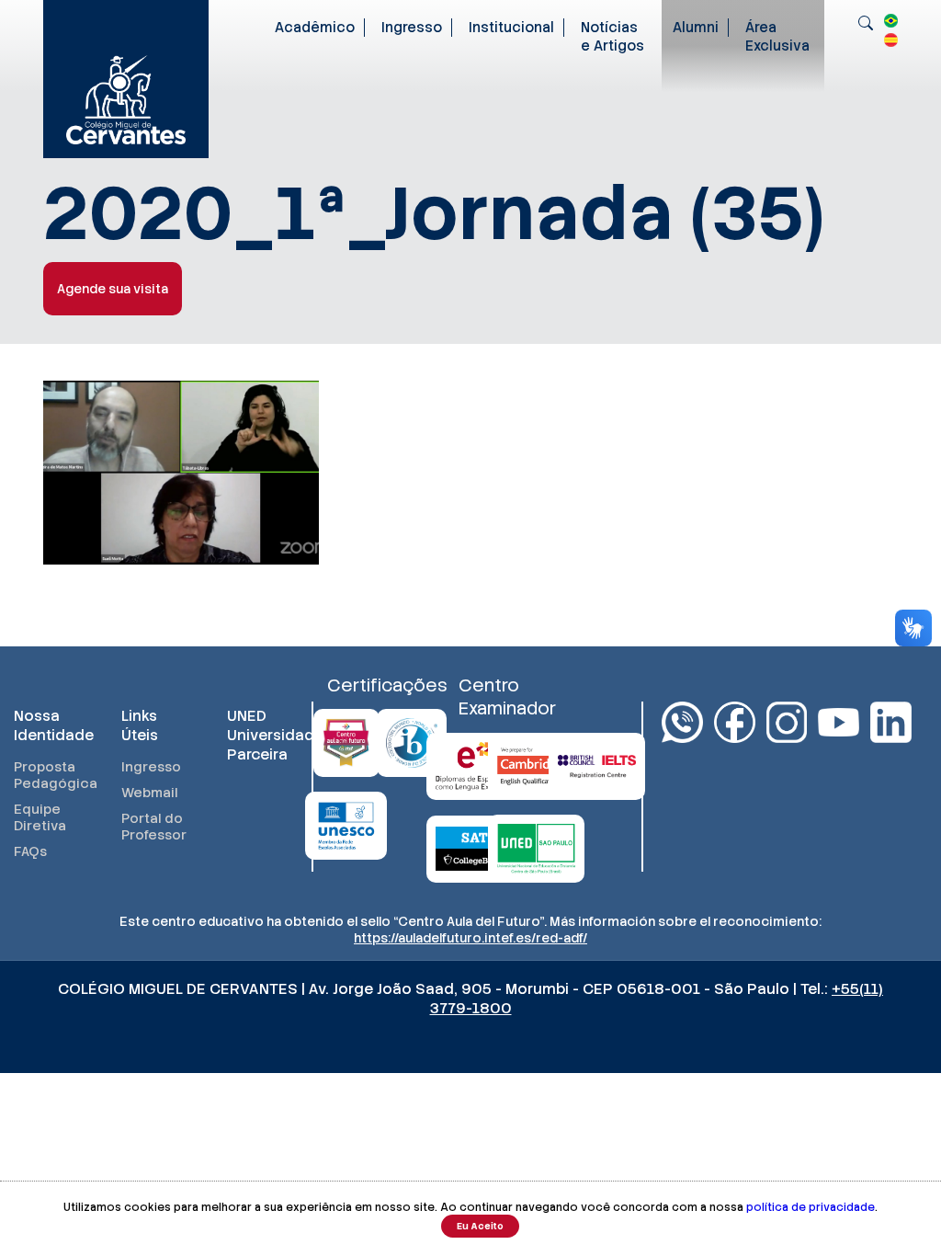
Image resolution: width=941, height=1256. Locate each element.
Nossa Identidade (49, 725)
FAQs (30, 851)
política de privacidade (810, 1207)
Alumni (696, 27)
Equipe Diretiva (40, 817)
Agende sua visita (112, 288)
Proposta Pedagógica (49, 775)
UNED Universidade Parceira (262, 735)
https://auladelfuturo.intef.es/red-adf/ (470, 938)
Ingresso (411, 27)
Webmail (149, 792)
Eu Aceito (480, 1226)
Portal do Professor (154, 826)
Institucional (511, 27)
